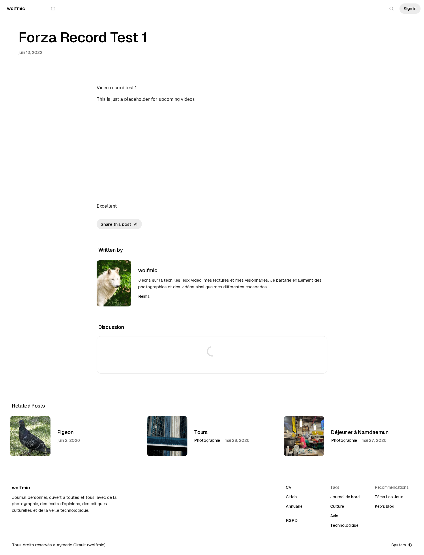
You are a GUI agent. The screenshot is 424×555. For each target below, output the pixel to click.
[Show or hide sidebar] (53, 8)
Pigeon (65, 432)
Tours (200, 432)
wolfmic (147, 270)
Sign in (410, 8)
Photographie (207, 440)
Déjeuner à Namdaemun (360, 432)
